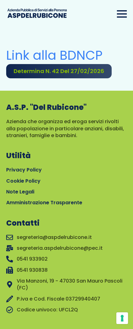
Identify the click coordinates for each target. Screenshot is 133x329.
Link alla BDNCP (54, 55)
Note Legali (20, 191)
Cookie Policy (23, 180)
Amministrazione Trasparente (44, 202)
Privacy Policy (24, 169)
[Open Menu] (122, 14)
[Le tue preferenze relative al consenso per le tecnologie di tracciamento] (122, 318)
